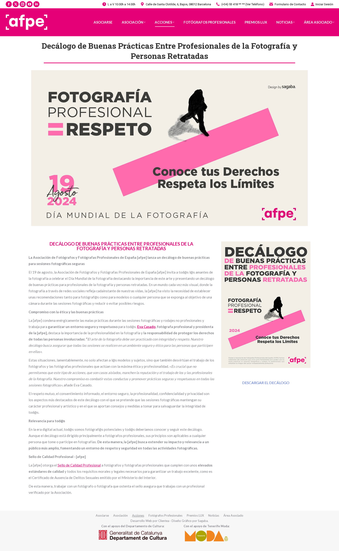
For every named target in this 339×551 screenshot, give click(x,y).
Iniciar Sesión (324, 4)
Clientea (163, 521)
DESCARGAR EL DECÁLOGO (265, 382)
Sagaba (203, 521)
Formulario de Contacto (290, 4)
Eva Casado (146, 327)
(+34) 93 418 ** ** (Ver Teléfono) (242, 4)
